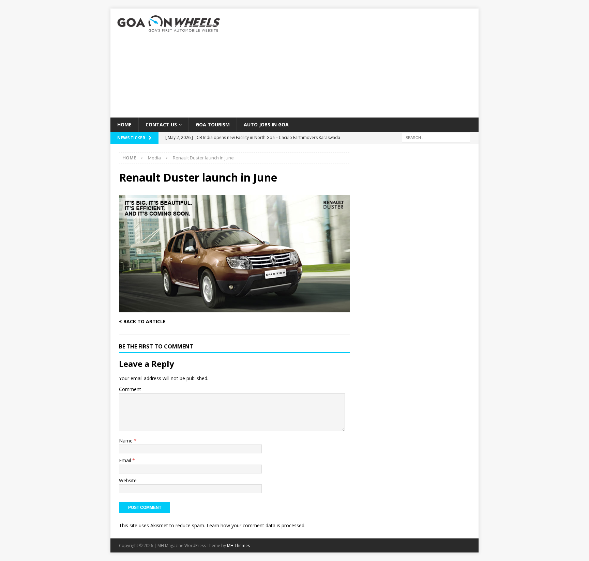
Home (124, 124)
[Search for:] (436, 137)
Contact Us (161, 124)
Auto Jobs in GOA (266, 124)
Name (126, 440)
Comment (130, 389)
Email (125, 460)
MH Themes (238, 545)
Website (128, 480)
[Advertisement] (354, 63)
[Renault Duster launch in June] (234, 308)
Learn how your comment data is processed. (256, 525)
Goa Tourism (213, 124)
